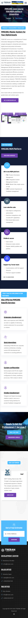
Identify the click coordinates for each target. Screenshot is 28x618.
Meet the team (14, 432)
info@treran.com (8, 564)
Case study (10, 497)
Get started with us (10, 100)
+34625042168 (8, 581)
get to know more (9, 277)
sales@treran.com (8, 577)
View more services (9, 155)
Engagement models (14, 437)
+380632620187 (8, 598)
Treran (8, 18)
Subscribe (14, 539)
